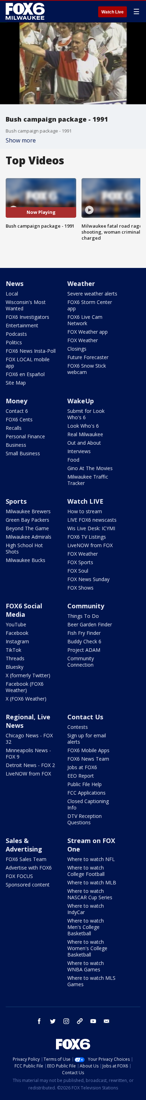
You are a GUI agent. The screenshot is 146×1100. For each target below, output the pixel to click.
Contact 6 (17, 411)
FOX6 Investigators (27, 317)
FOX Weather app (87, 331)
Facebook (17, 633)
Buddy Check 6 (84, 641)
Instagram (17, 641)
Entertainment (22, 325)
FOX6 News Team (88, 758)
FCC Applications (86, 792)
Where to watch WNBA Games (85, 966)
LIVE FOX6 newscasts (92, 519)
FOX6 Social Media (24, 610)
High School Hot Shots (24, 548)
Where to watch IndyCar (85, 908)
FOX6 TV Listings (86, 536)
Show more (21, 140)
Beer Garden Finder (89, 624)
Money (16, 401)
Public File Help (84, 784)
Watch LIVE (85, 501)
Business (16, 444)
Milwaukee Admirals (28, 536)
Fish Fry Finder (84, 633)
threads (79, 1021)
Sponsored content (28, 884)
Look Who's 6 (83, 425)
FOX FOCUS (19, 876)
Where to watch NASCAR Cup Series (89, 894)
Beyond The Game (27, 528)
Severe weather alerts (92, 293)
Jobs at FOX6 (82, 767)
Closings (76, 348)
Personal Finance (25, 436)
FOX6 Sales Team (26, 859)
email (106, 1021)
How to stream (84, 511)
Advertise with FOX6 (29, 867)
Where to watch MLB (91, 882)
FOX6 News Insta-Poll (31, 350)
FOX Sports (80, 562)
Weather (81, 283)
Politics (14, 342)
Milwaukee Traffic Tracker (87, 479)
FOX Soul (77, 570)
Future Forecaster (87, 357)
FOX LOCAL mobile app (28, 362)
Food (73, 459)
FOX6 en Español (25, 374)
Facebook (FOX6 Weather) (25, 687)
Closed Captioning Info (88, 804)
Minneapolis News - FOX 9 (28, 753)
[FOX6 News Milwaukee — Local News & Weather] (26, 11)
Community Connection (80, 661)
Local (12, 293)
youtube (93, 1021)
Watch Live (112, 12)
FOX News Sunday (88, 579)
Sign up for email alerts (86, 738)
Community (85, 606)
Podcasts (16, 333)
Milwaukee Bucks (25, 560)
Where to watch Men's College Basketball (85, 927)
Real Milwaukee (85, 434)
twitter (52, 1021)
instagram (66, 1021)
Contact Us (85, 717)
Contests (77, 727)
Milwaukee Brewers (28, 511)
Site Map (16, 382)
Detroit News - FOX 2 (30, 765)
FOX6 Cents (19, 419)
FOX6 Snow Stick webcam (86, 368)
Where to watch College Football (86, 870)
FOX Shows (80, 587)
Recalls (14, 428)
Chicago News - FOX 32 (29, 738)
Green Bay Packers (27, 519)
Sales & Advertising (24, 844)
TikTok (13, 649)
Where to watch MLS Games (91, 981)
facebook (39, 1021)
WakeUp (80, 401)
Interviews (79, 451)
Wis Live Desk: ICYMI (91, 528)
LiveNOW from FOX (90, 545)
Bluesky (14, 666)
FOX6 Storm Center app (89, 305)
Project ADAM (83, 649)
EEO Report (80, 775)
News (14, 283)
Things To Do (83, 616)
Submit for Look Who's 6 (86, 414)
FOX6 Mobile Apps (88, 750)
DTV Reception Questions (84, 819)
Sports (16, 501)
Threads (15, 658)
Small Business (23, 453)
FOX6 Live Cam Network (84, 320)
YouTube (16, 624)
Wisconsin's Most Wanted (26, 305)
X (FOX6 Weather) (26, 698)
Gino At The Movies (90, 468)
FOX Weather (82, 340)
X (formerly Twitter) (28, 675)
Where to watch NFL (91, 859)
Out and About (84, 442)
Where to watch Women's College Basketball (87, 948)
